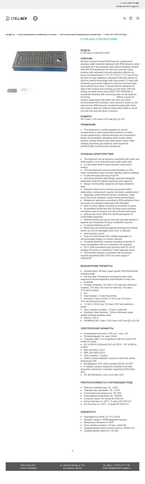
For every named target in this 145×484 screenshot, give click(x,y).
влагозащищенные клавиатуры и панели (37, 34)
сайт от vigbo (72, 477)
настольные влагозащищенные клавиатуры (80, 34)
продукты (10, 34)
